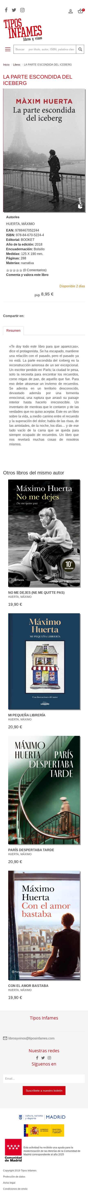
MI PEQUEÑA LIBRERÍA (26, 715)
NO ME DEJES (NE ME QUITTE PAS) (36, 592)
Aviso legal (9, 1182)
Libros (16, 64)
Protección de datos (14, 1176)
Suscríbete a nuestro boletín (44, 1090)
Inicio (6, 64)
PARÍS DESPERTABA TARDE (31, 850)
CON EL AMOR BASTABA (28, 986)
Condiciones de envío (15, 1188)
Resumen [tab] (13, 330)
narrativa (27, 263)
